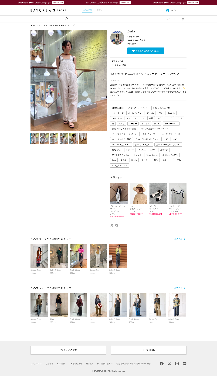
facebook (116, 225)
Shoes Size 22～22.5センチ (148, 139)
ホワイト (145, 123)
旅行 (160, 118)
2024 (179, 160)
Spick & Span (53, 25)
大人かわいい (152, 155)
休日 (151, 118)
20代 (167, 139)
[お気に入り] (168, 19)
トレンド (138, 155)
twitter (111, 225)
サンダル (150, 113)
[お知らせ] (175, 19)
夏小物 (134, 160)
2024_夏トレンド (119, 165)
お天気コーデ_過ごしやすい (168, 144)
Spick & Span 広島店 (136, 40)
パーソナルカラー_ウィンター (125, 134)
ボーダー (133, 123)
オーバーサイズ (171, 123)
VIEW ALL (178, 239)
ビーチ (169, 118)
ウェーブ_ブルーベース (170, 134)
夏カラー (145, 160)
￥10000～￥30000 (147, 150)
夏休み (121, 123)
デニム (157, 123)
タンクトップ (117, 113)
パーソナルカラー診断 (121, 139)
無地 (114, 160)
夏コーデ (164, 150)
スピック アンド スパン (138, 108)
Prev (34, 80)
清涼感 (123, 160)
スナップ (41, 25)
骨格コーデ (167, 160)
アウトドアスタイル (120, 155)
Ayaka (131, 31)
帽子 (161, 113)
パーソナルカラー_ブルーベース (155, 129)
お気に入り (117, 150)
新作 (156, 160)
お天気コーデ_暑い (143, 144)
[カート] (182, 19)
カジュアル (117, 118)
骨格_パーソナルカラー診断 (124, 129)
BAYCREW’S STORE (50, 10)
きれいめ (171, 113)
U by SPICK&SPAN (161, 108)
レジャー (130, 150)
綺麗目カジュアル (170, 155)
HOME (33, 25)
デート (180, 118)
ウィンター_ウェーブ (121, 144)
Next (103, 80)
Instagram (131, 44)
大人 (128, 118)
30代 (175, 139)
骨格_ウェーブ (149, 134)
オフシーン (139, 118)
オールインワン (135, 113)
